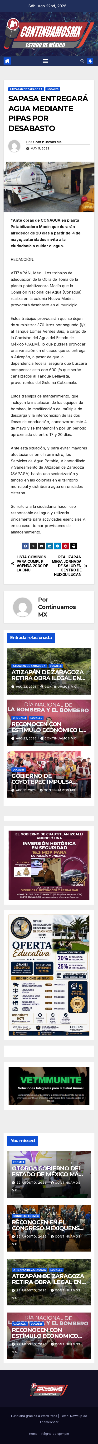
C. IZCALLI (19, 717)
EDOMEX (18, 1162)
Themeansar (49, 1422)
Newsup (76, 1416)
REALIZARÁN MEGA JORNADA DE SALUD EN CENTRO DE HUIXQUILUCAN (66, 566)
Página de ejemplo (55, 1433)
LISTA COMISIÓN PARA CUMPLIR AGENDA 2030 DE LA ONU (32, 563)
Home (33, 1433)
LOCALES (53, 89)
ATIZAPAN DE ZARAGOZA (26, 89)
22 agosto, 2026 (32, 1182)
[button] (82, 61)
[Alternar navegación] (45, 61)
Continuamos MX (47, 142)
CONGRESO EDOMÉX (26, 1216)
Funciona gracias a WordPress (34, 1416)
